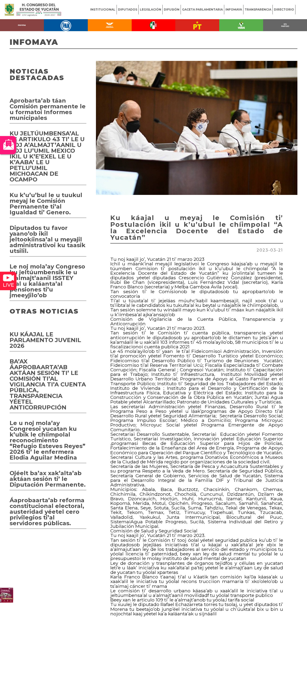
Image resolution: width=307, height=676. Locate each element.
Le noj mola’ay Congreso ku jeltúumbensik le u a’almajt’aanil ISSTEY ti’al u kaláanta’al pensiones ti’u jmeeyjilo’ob (47, 281)
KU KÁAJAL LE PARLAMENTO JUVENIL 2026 (45, 340)
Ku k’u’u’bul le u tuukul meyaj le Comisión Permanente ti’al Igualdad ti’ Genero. (46, 204)
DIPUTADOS (127, 9)
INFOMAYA (233, 9)
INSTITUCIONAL (102, 9)
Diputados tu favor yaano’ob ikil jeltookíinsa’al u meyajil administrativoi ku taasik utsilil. (47, 239)
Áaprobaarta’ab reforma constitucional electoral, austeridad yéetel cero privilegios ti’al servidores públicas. (47, 512)
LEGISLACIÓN (150, 9)
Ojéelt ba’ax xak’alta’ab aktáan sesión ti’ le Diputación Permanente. (48, 479)
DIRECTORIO (284, 9)
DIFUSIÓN (171, 9)
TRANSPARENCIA (258, 9)
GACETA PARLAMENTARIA (202, 9)
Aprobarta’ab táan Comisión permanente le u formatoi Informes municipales (48, 109)
